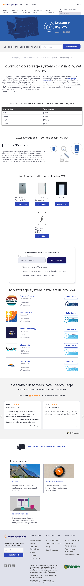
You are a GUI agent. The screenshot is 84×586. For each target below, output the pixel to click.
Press (32, 552)
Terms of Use (34, 580)
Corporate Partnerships (70, 544)
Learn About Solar (53, 543)
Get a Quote (71, 297)
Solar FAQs (16, 481)
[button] (22, 415)
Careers (33, 555)
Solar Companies (72, 540)
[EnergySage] (15, 538)
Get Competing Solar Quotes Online (68, 10)
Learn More (22, 204)
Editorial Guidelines (34, 548)
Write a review (25, 305)
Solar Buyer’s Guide (20, 514)
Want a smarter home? (55, 481)
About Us (34, 543)
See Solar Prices (56, 260)
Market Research (72, 554)
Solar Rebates (52, 550)
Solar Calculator (53, 540)
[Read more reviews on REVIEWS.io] (73, 433)
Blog (48, 547)
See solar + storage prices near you (22, 46)
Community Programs (70, 550)
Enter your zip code (25, 256)
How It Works (35, 540)
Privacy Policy (47, 580)
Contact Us (35, 558)
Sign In (78, 4)
